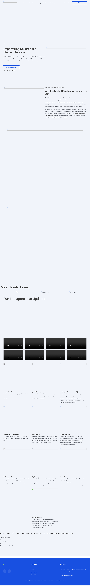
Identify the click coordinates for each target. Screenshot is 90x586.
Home (24, 3)
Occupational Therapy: (10, 392)
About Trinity (32, 3)
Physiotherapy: (36, 434)
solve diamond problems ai (16, 60)
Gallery (39, 3)
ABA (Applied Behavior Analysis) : (69, 392)
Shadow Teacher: (37, 517)
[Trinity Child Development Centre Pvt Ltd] (10, 2)
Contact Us (67, 3)
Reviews (60, 3)
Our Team (45, 3)
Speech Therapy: (36, 392)
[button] (79, 2)
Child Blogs (53, 3)
